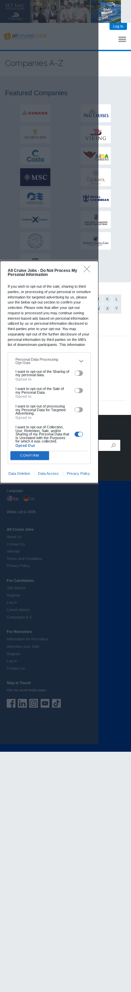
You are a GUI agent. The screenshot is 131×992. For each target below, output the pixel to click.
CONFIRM (29, 455)
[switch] (79, 373)
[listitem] (49, 361)
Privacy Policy (78, 473)
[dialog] (49, 372)
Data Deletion (19, 473)
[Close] (88, 271)
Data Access (48, 473)
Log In (118, 26)
